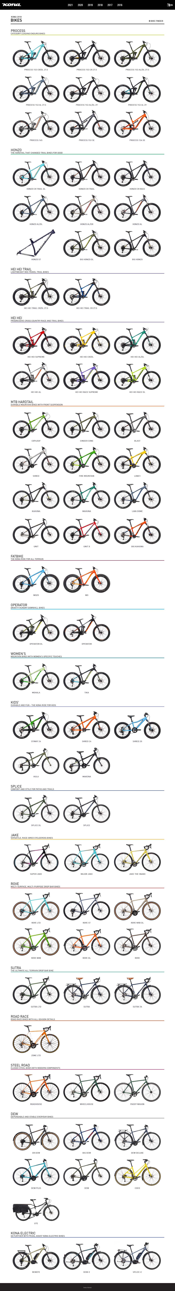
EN (171, 5)
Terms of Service (87, 1287)
